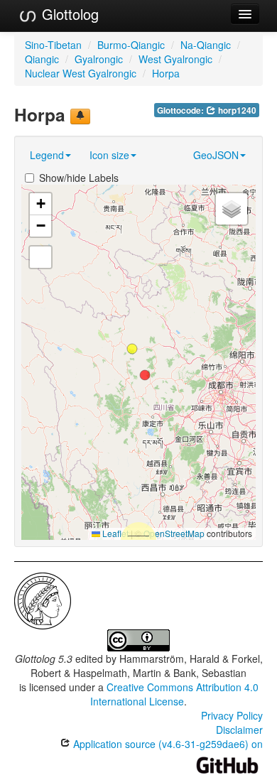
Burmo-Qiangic (131, 45)
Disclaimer (239, 729)
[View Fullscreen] (40, 257)
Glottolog (68, 14)
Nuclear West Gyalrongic (80, 73)
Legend (47, 155)
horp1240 (236, 110)
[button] (132, 349)
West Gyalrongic (175, 59)
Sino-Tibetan (53, 45)
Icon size (109, 155)
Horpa (166, 73)
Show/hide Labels (79, 177)
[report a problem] (80, 116)
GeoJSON (216, 155)
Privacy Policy (232, 715)
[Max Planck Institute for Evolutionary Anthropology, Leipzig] (42, 599)
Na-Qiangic (205, 45)
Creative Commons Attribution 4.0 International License (174, 694)
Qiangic (42, 59)
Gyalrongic (99, 59)
